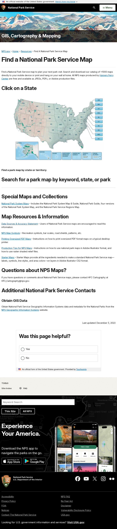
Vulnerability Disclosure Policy (76, 510)
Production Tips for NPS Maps (17, 248)
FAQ (25, 388)
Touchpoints (81, 369)
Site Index (7, 388)
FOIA (4, 505)
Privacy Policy (9, 501)
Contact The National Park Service (19, 514)
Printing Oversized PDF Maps (16, 239)
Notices (5, 510)
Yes (28, 349)
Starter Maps (8, 257)
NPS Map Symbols (11, 233)
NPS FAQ (65, 496)
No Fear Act (67, 501)
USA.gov (65, 514)
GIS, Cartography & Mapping (31, 35)
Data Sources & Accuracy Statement (20, 223)
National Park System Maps (15, 203)
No (27, 357)
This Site (10, 411)
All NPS (27, 411)
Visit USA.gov (75, 522)
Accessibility (8, 496)
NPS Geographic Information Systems (20, 310)
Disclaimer (66, 505)
